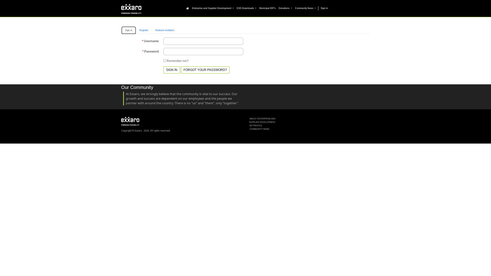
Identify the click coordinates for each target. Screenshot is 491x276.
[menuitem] (187, 8)
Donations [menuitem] (284, 8)
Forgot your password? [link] (205, 69)
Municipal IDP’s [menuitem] (267, 8)
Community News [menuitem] (304, 8)
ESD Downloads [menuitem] (246, 8)
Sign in (171, 69)
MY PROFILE (256, 125)
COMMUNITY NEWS (259, 129)
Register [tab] (143, 30)
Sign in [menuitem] (324, 8)
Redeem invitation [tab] (164, 30)
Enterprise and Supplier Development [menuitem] (212, 8)
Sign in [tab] (128, 30)
